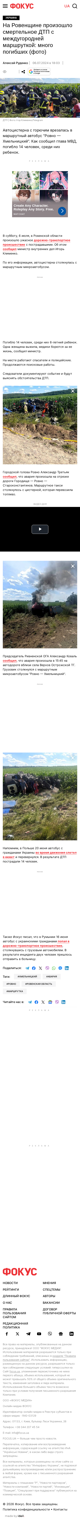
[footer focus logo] (20, 1272)
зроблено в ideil (15, 1516)
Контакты (60, 1509)
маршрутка (15, 991)
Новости (10, 1283)
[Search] (75, 6)
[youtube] (39, 1333)
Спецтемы (51, 1289)
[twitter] (17, 1333)
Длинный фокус (16, 1296)
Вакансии (51, 1302)
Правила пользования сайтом (14, 1313)
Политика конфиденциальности (26, 1509)
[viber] (49, 1333)
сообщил (10, 249)
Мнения (49, 1283)
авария (52, 976)
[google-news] (60, 1333)
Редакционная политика (15, 1325)
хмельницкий (28, 976)
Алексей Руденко (15, 63)
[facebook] (6, 1333)
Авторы (49, 1296)
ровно (12, 984)
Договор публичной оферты (59, 1311)
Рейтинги (11, 1289)
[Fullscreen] (73, 390)
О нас (7, 1302)
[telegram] (28, 1333)
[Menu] (5, 6)
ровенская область (39, 984)
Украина (11, 17)
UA (67, 6)
